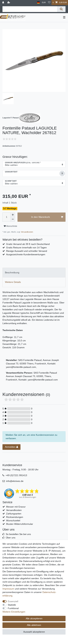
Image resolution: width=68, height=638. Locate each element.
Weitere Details (13, 282)
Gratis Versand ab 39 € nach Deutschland (28, 244)
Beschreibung (12, 272)
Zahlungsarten (13, 513)
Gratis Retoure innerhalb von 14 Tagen (26, 247)
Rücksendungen (14, 517)
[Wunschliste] (49, 2)
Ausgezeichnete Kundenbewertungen (25, 254)
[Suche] (61, 9)
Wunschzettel (13, 520)
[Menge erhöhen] (12, 215)
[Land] (38, 2)
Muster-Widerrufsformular (19, 524)
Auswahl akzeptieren (34, 631)
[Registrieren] (9, 2)
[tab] (34, 272)
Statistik (12, 604)
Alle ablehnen (34, 625)
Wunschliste (11, 226)
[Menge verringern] (12, 219)
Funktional (13, 608)
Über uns (10, 537)
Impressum (8, 588)
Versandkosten (26, 232)
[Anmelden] (3, 2)
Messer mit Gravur (16, 506)
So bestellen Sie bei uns (18, 534)
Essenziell (13, 601)
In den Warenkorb (40, 217)
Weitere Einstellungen (13, 611)
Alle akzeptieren (34, 618)
